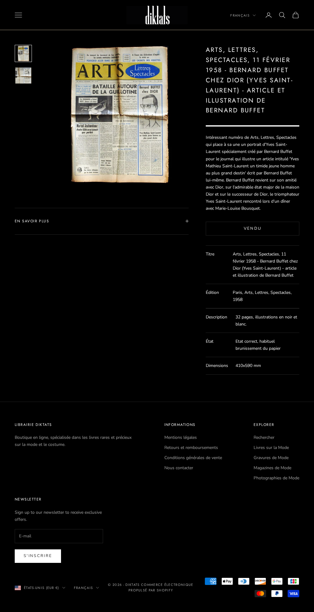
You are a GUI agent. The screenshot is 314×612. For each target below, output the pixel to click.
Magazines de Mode (272, 468)
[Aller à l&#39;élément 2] (23, 75)
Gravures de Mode (271, 458)
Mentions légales (180, 437)
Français (240, 15)
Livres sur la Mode (271, 447)
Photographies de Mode (276, 478)
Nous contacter (178, 468)
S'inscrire (38, 556)
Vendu (253, 228)
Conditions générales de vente (193, 458)
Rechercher (264, 437)
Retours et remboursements (191, 447)
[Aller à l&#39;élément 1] (23, 53)
